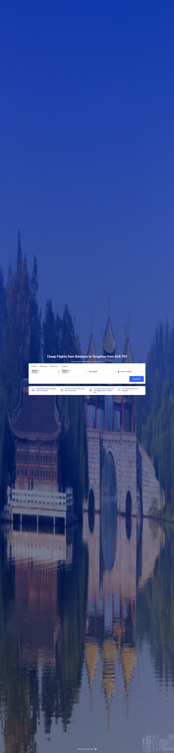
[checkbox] (64, 366)
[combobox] (41, 371)
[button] (157, 3)
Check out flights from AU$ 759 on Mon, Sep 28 (86, 361)
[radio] (34, 366)
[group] (44, 371)
